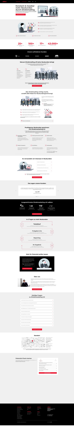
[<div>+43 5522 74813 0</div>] (47, 415)
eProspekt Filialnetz (19, 417)
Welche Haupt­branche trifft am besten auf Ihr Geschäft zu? (46, 362)
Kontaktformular (39, 408)
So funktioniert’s (24, 1)
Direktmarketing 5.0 (19, 408)
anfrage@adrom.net (50, 414)
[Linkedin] (51, 422)
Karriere (29, 1)
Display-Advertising (19, 416)
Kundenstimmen (18, 1)
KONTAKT (39, 407)
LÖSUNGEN (19, 407)
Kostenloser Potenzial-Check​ (20, 14)
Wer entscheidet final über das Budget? (43, 369)
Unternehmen (29, 408)
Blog (32, 1)
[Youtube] (50, 422)
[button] (47, 10)
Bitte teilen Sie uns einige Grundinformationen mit (40, 361)
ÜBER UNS (29, 407)
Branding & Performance (20, 409)
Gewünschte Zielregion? (42, 367)
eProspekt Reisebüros (19, 418)
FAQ (35, 1)
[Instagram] (47, 422)
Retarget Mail (18, 410)
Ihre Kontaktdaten (55, 360)
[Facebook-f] (49, 422)
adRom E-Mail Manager (19, 415)
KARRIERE (29, 411)
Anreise (38, 409)
